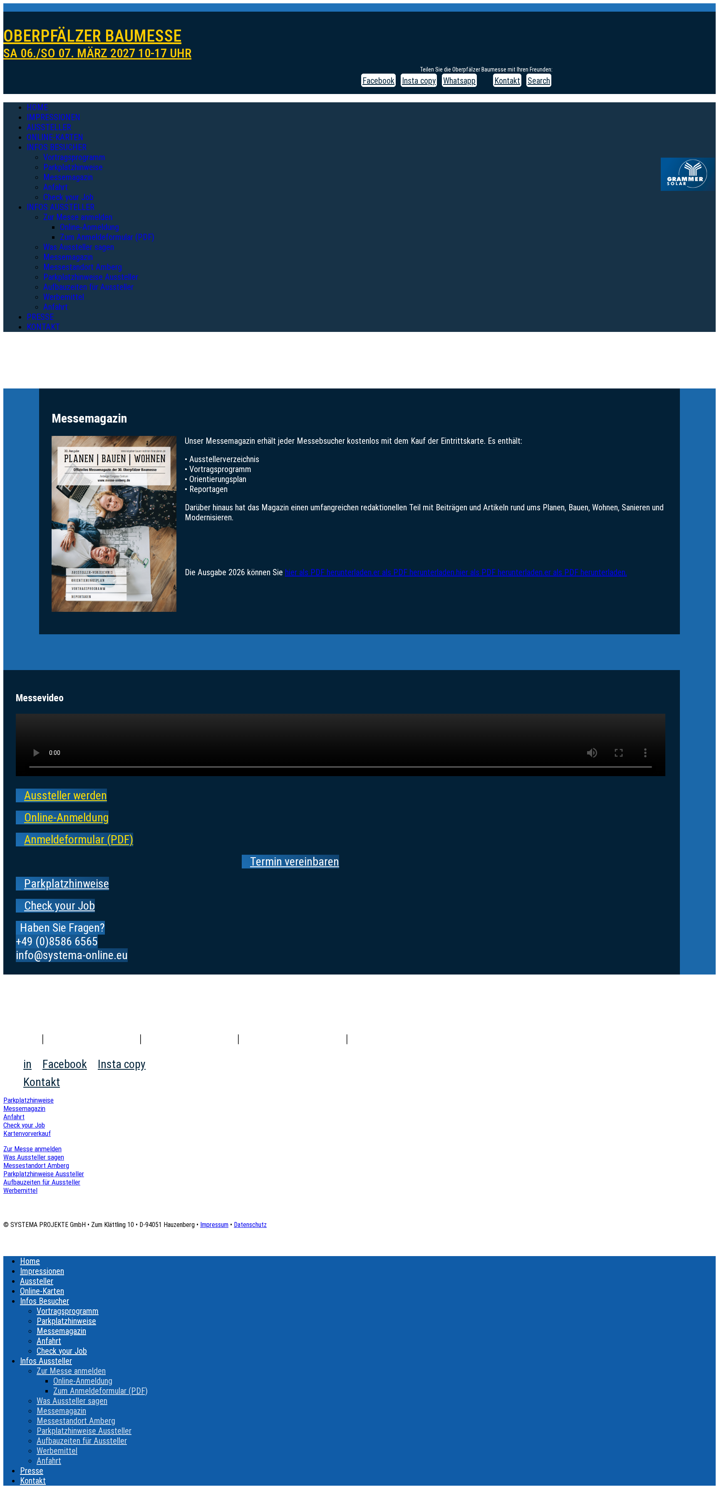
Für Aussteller (293, 1039)
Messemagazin (68, 177)
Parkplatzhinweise (73, 167)
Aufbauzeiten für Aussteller (88, 287)
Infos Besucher (57, 147)
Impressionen (53, 117)
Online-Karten (55, 137)
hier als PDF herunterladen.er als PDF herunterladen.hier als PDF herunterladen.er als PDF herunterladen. (456, 572)
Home (37, 107)
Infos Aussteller (60, 207)
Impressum (214, 1225)
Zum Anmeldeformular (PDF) (107, 237)
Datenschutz (250, 1225)
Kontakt (43, 327)
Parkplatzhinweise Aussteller (90, 277)
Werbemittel (63, 297)
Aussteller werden (65, 795)
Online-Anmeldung (89, 227)
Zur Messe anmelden (77, 217)
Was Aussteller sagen (78, 247)
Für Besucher (190, 1039)
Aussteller (49, 127)
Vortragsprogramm (74, 157)
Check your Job (68, 197)
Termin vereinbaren (294, 861)
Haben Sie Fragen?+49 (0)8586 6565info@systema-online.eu (72, 941)
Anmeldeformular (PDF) (78, 839)
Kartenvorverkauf (27, 1133)
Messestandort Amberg (82, 267)
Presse (40, 317)
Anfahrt (55, 187)
